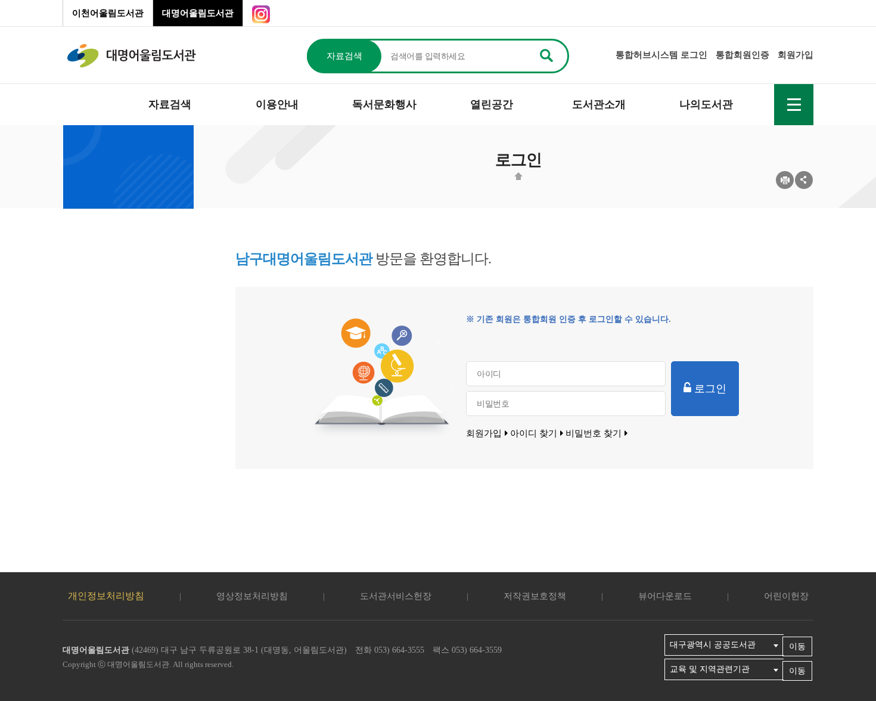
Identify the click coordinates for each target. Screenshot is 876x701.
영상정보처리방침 (252, 596)
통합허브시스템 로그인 (661, 55)
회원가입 (795, 55)
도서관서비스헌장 (395, 596)
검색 (546, 55)
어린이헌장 (786, 596)
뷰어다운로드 (665, 596)
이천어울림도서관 (108, 13)
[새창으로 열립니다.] (261, 13)
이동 (797, 646)
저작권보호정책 (535, 596)
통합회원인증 (742, 55)
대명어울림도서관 (198, 13)
